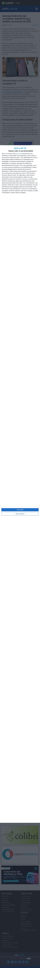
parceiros (18, 153)
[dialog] (20, 484)
